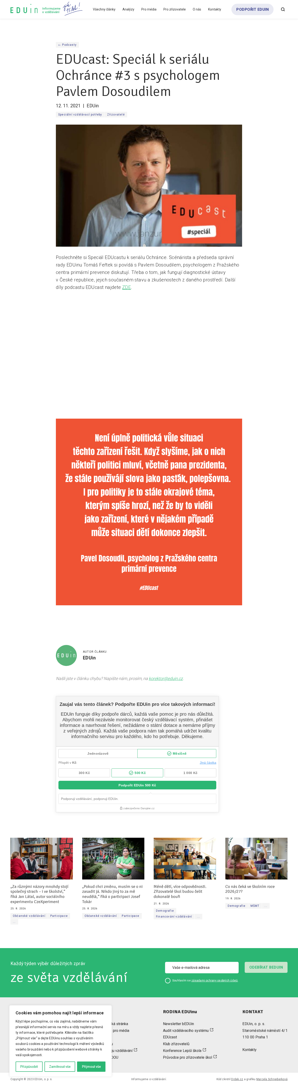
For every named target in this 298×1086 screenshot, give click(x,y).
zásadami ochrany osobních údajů (214, 980)
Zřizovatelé (116, 114)
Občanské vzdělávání (29, 916)
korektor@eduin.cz (166, 678)
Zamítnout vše (60, 1066)
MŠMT (255, 905)
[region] (60, 1041)
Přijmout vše (91, 1066)
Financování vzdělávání (174, 916)
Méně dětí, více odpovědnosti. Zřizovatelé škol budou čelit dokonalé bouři (180, 891)
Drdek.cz (237, 1079)
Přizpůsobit (29, 1066)
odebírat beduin (266, 967)
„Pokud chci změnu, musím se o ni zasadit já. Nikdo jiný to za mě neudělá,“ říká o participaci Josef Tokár (112, 894)
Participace (59, 916)
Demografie (165, 910)
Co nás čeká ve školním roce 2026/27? (250, 889)
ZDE (126, 287)
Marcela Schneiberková (272, 1079)
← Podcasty (67, 44)
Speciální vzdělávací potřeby (80, 114)
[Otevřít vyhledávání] (283, 9)
